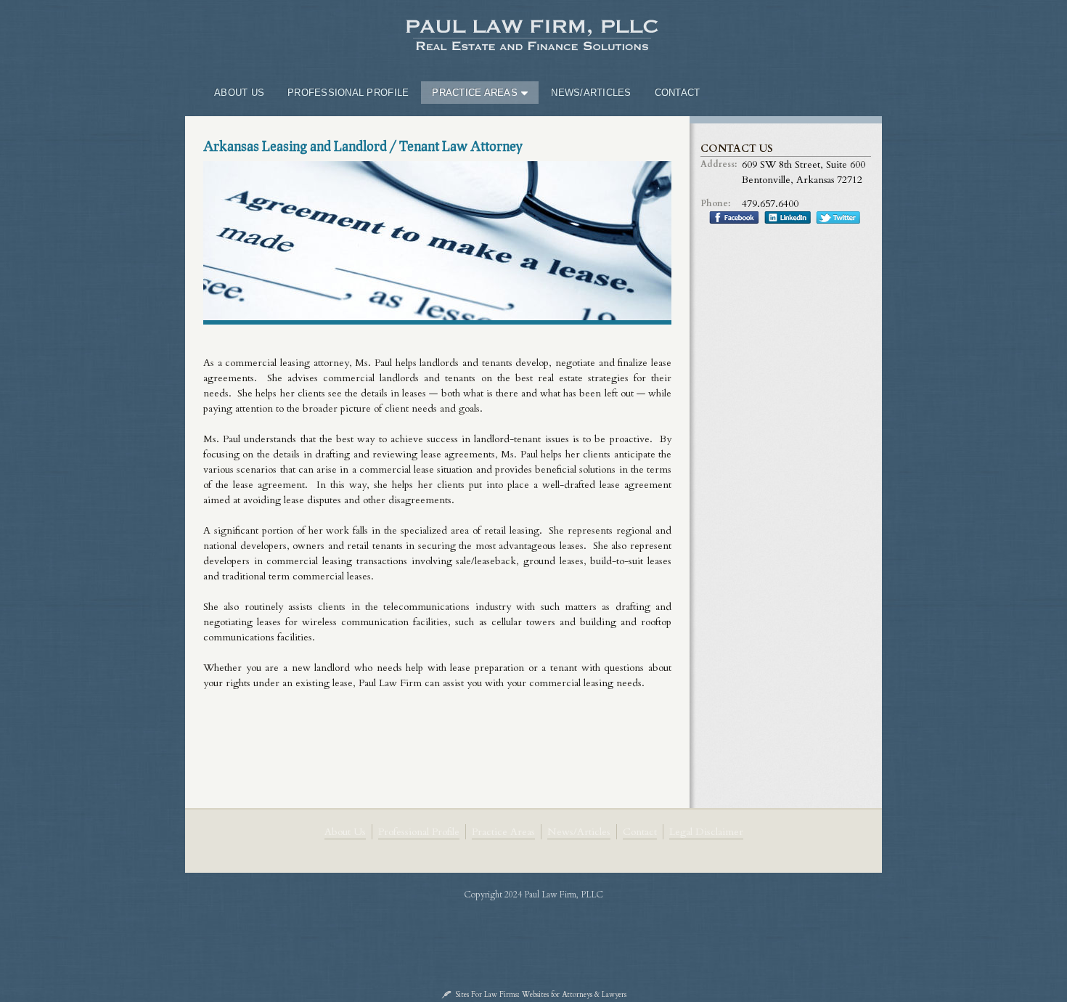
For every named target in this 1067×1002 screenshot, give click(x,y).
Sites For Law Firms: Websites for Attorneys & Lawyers (541, 994)
